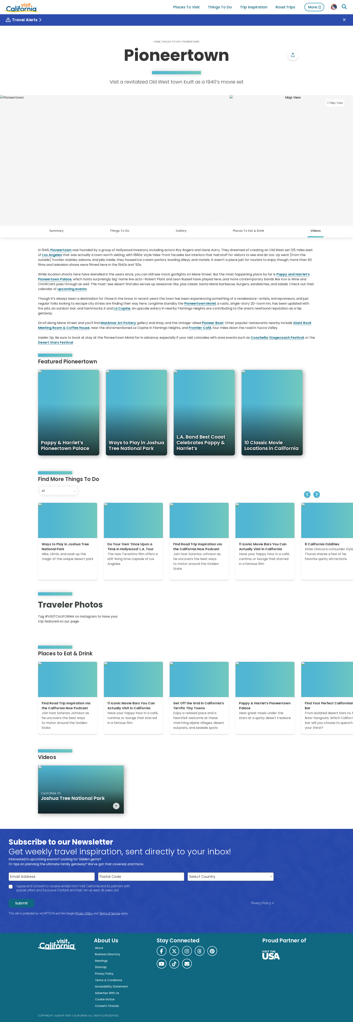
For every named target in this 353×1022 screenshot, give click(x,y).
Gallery (181, 231)
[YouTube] (309, 613)
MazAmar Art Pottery (118, 323)
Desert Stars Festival (55, 342)
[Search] (344, 6)
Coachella (259, 337)
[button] (293, 55)
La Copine (122, 308)
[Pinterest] (303, 613)
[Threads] (199, 951)
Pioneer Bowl (212, 323)
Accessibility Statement (111, 987)
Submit (21, 903)
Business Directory (107, 954)
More (312, 7)
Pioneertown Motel (200, 303)
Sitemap (101, 967)
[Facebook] (161, 951)
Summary (56, 231)
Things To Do (220, 7)
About (99, 948)
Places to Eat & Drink (248, 231)
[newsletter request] (187, 964)
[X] (174, 951)
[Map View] (291, 160)
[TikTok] (174, 964)
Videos (316, 231)
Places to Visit (186, 7)
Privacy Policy (261, 903)
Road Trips (285, 7)
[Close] (347, 20)
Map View (336, 103)
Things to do (119, 231)
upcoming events (72, 289)
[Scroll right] (316, 494)
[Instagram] (297, 613)
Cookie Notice (105, 999)
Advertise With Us (107, 993)
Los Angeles (52, 255)
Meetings (101, 961)
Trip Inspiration (253, 7)
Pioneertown (60, 250)
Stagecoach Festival (286, 337)
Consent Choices (107, 1006)
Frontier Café (200, 327)
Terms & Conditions (108, 980)
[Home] (21, 7)
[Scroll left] (307, 494)
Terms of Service (109, 913)
